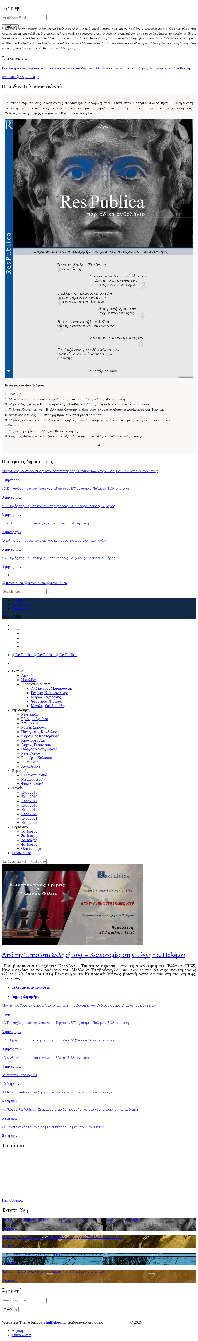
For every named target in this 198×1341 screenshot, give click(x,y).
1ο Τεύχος (29, 831)
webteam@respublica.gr (20, 77)
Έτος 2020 (29, 814)
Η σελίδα (28, 680)
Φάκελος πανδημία (35, 784)
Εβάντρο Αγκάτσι (34, 719)
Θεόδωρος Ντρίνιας (46, 701)
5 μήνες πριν (11, 549)
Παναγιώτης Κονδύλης (39, 732)
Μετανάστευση (33, 779)
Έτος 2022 (29, 823)
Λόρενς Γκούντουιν (36, 745)
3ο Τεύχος (29, 840)
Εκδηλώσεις (21, 853)
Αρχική (17, 600)
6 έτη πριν (9, 1101)
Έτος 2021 (29, 818)
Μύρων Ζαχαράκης (46, 697)
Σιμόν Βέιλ (29, 762)
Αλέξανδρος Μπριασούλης (51, 688)
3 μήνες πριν (11, 497)
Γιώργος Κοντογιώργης (39, 749)
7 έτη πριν (9, 1263)
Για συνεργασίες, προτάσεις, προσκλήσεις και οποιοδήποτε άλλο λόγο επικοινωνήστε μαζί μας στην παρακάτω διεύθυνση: (96, 68)
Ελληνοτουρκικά (34, 775)
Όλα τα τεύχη (31, 848)
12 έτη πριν (10, 1084)
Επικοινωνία (21, 609)
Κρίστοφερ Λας (33, 740)
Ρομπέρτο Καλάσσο (36, 758)
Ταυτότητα (20, 604)
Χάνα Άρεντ (30, 766)
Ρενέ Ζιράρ (30, 714)
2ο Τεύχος (29, 835)
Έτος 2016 (29, 797)
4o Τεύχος (29, 844)
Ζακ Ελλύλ (30, 723)
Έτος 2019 (29, 810)
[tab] (104, 987)
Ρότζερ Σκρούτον (34, 727)
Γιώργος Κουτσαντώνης (49, 693)
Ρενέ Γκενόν (31, 753)
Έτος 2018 (29, 805)
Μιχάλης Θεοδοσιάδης (48, 706)
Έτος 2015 (29, 792)
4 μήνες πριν (11, 532)
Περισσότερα (12, 1200)
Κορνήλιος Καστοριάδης (40, 736)
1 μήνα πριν (11, 480)
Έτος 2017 (29, 801)
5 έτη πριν (9, 1118)
